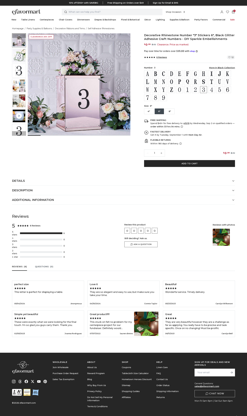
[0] (179, 89)
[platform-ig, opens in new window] (13, 381)
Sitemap (126, 385)
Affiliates (126, 397)
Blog (89, 379)
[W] (147, 89)
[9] (163, 97)
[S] (203, 81)
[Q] (187, 81)
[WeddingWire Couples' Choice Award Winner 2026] (27, 392)
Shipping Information (167, 391)
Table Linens (28, 19)
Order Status (163, 385)
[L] (147, 81)
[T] (211, 81)
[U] (219, 81)
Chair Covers (65, 19)
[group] (19, 40)
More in (222, 67)
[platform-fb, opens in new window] (26, 381)
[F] (187, 73)
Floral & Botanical (130, 19)
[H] (203, 73)
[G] (195, 73)
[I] (211, 73)
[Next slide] (19, 133)
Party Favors (201, 19)
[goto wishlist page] (227, 12)
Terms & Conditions (97, 406)
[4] (211, 89)
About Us (92, 367)
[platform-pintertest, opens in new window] (45, 381)
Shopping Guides (131, 391)
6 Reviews (161, 57)
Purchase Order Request (65, 373)
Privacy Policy (94, 391)
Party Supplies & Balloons (39, 28)
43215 (186, 123)
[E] (179, 73)
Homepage (18, 28)
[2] (195, 89)
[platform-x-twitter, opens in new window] (32, 381)
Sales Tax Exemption (63, 379)
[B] (155, 73)
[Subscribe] (231, 372)
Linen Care (162, 367)
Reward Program (96, 373)
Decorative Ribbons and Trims (70, 28)
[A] (147, 73)
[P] (179, 81)
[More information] (181, 126)
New (14, 19)
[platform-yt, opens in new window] (39, 381)
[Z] (171, 89)
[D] (171, 73)
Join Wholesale (60, 367)
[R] (195, 81)
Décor (148, 19)
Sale (232, 19)
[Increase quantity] (161, 153)
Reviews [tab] (19, 266)
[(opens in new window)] (17, 392)
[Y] (163, 89)
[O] (171, 81)
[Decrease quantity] (147, 153)
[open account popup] (222, 12)
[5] (219, 89)
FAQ (158, 373)
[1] (187, 89)
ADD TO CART (190, 163)
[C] (163, 73)
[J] (219, 73)
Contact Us (162, 379)
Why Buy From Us (96, 385)
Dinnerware (83, 19)
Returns (160, 397)
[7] (147, 97)
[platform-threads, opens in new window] (20, 381)
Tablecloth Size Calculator (135, 373)
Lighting (160, 19)
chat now (216, 393)
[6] (227, 89)
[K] (227, 73)
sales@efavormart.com (207, 386)
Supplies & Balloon (179, 19)
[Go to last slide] (19, 35)
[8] (155, 97)
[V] (227, 81)
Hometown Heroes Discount (137, 379)
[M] (155, 81)
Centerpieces (47, 19)
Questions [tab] (44, 266)
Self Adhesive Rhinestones (101, 28)
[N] (163, 81)
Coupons (126, 367)
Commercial (219, 19)
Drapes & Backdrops (105, 19)
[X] (155, 89)
